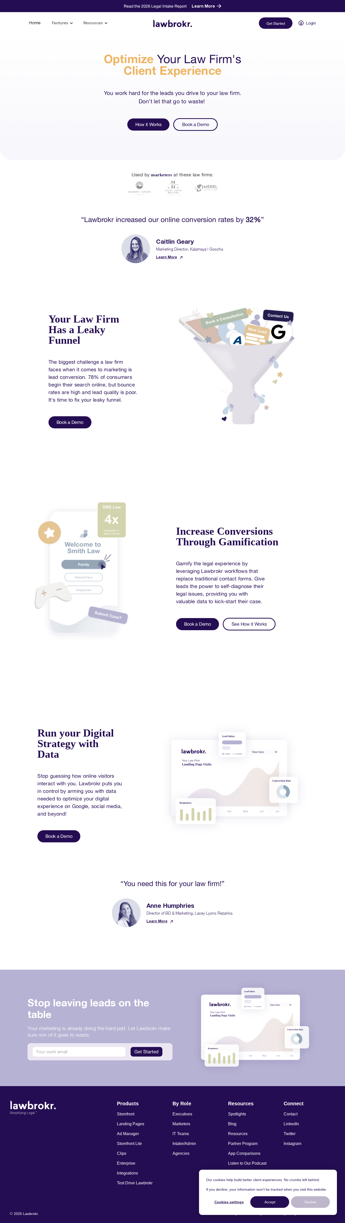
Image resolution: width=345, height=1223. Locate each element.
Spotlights (237, 1114)
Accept (269, 1202)
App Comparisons (244, 1153)
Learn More (166, 257)
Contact (291, 1114)
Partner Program (243, 1143)
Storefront (125, 1114)
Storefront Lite (129, 1143)
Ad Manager (128, 1134)
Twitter (289, 1134)
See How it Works (249, 624)
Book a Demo (195, 124)
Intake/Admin (184, 1143)
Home (35, 22)
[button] (62, 23)
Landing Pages (130, 1124)
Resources (238, 1134)
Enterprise (126, 1163)
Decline (310, 1202)
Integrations (127, 1173)
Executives (182, 1114)
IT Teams (181, 1134)
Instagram (292, 1143)
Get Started (275, 23)
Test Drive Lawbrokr (135, 1183)
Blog (232, 1124)
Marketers (181, 1124)
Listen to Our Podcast (247, 1163)
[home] (172, 23)
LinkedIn (291, 1124)
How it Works (148, 124)
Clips (121, 1153)
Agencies (181, 1153)
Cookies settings (229, 1202)
